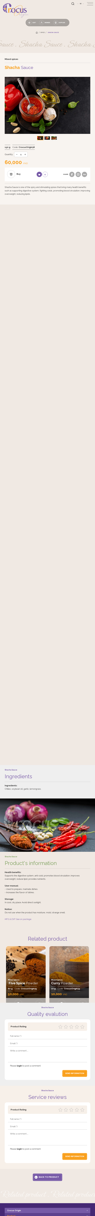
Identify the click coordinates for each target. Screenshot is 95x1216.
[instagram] (78, 174)
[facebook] (72, 174)
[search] (73, 4)
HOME (37, 32)
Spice (42, 32)
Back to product (48, 1177)
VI (80, 4)
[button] (47, 138)
